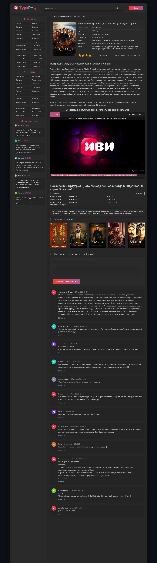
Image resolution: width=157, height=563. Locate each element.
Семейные (19, 38)
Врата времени (24, 187)
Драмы (18, 23)
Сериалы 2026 (21, 55)
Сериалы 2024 (21, 62)
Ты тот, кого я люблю (26, 203)
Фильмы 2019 (36, 115)
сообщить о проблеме (108, 213)
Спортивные (36, 45)
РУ (27, 8)
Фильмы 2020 (36, 112)
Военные (19, 31)
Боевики (19, 27)
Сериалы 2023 (21, 66)
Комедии (19, 34)
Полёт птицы (23, 170)
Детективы (19, 42)
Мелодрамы (36, 42)
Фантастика (36, 38)
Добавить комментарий (66, 281)
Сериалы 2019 (37, 66)
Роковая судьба (24, 135)
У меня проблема (25, 153)
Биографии (36, 34)
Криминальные (21, 49)
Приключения (36, 49)
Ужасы (34, 23)
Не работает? (136, 115)
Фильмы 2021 (36, 108)
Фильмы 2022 (20, 115)
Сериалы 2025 (21, 59)
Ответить (61, 317)
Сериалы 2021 (37, 59)
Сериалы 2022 (37, 55)
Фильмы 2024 (20, 108)
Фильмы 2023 (20, 112)
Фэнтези (35, 27)
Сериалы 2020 (37, 62)
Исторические (21, 45)
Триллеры (35, 31)
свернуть (139, 194)
